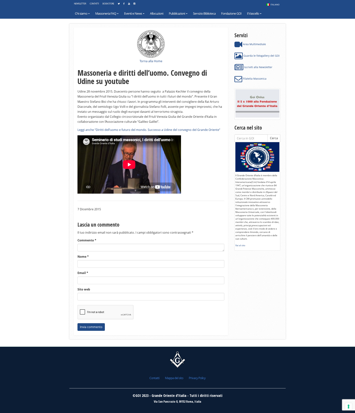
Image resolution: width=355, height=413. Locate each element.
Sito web (83, 289)
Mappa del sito (174, 378)
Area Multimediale (254, 44)
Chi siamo (81, 13)
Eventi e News (133, 13)
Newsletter (80, 3)
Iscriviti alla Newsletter (257, 67)
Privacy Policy (197, 378)
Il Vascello (253, 13)
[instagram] (134, 4)
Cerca (274, 138)
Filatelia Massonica (254, 78)
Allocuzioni (156, 13)
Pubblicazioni (177, 13)
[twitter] (118, 4)
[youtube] (129, 4)
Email (82, 273)
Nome (83, 257)
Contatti (94, 3)
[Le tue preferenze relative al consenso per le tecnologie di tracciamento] (348, 406)
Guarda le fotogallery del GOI (261, 55)
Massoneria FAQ (106, 13)
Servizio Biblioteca (204, 13)
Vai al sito (240, 245)
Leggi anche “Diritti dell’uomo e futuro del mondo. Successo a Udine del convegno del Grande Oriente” (148, 130)
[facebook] (123, 4)
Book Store (108, 3)
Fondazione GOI (231, 13)
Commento (86, 240)
